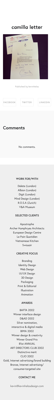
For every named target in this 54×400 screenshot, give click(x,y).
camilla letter (27, 27)
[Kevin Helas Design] (15, 5)
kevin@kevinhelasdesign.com (27, 386)
